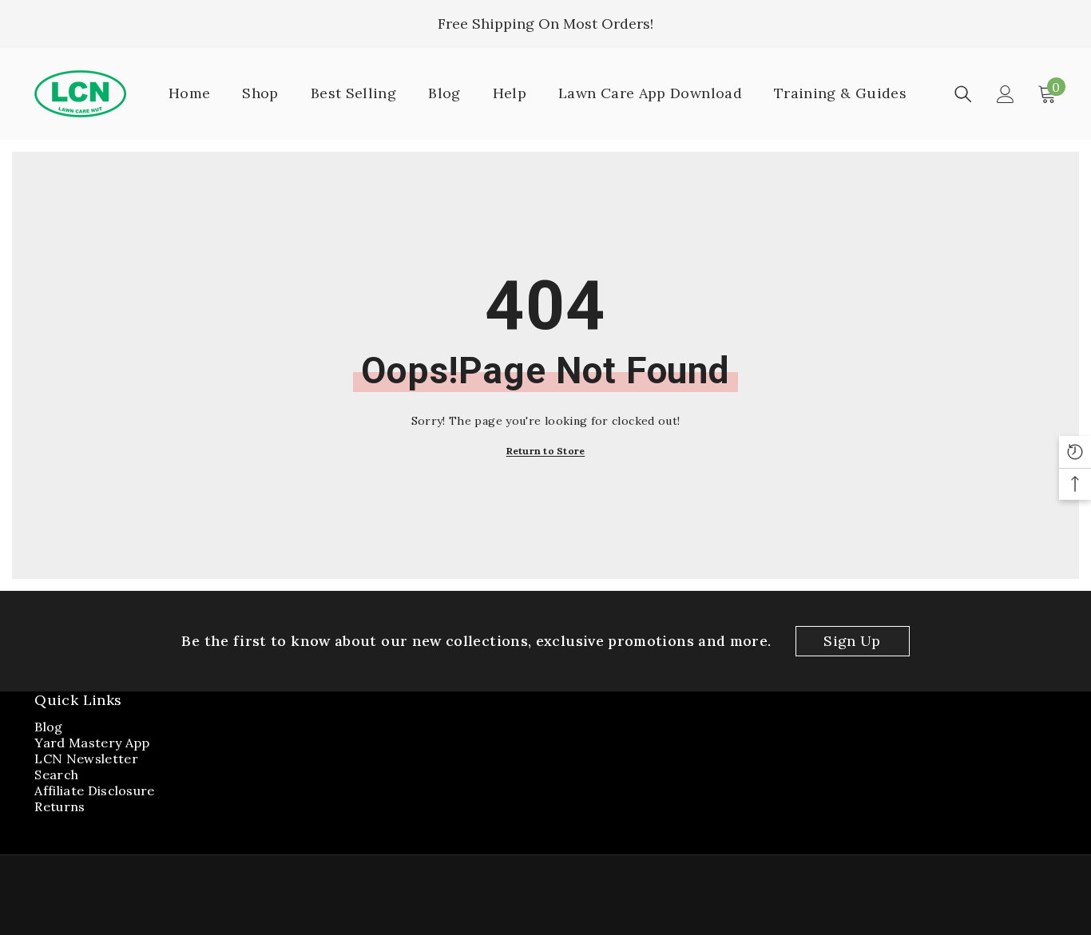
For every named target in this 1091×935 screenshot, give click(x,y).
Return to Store (545, 451)
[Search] (963, 94)
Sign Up (852, 641)
